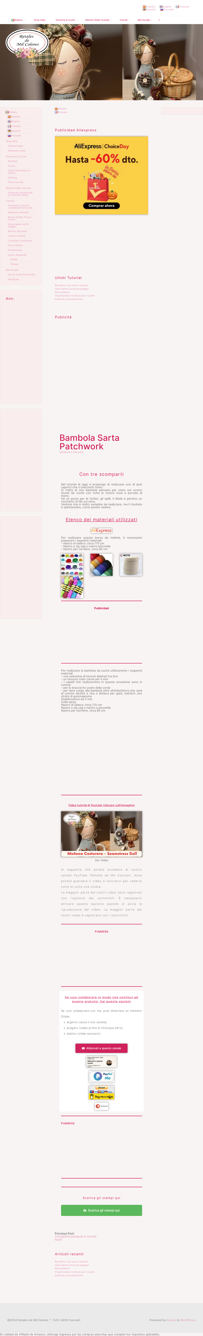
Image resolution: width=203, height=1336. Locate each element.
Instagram (13, 279)
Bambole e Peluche (71, 451)
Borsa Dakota (62, 292)
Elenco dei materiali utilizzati (101, 519)
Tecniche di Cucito (16, 156)
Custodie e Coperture (20, 240)
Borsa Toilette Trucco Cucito (19, 218)
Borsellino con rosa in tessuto (71, 285)
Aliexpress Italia (17, 150)
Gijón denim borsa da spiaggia (71, 288)
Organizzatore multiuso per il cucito (75, 295)
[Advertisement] (101, 242)
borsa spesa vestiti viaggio (18, 225)
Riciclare (12, 161)
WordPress (187, 1320)
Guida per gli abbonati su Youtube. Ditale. (20, 193)
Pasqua (14, 264)
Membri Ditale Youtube (18, 188)
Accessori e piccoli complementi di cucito (20, 206)
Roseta (171, 1320)
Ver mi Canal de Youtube (21, 274)
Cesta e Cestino (17, 235)
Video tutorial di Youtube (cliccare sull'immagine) (101, 805)
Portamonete (15, 250)
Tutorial (10, 201)
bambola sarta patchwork (69, 299)
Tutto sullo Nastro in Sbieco (19, 171)
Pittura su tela (15, 182)
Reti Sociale (12, 270)
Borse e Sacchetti (17, 231)
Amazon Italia (15, 145)
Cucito (11, 165)
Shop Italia (11, 141)
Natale (13, 259)
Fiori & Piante (15, 245)
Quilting (12, 177)
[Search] (159, 20)
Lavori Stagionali (17, 254)
